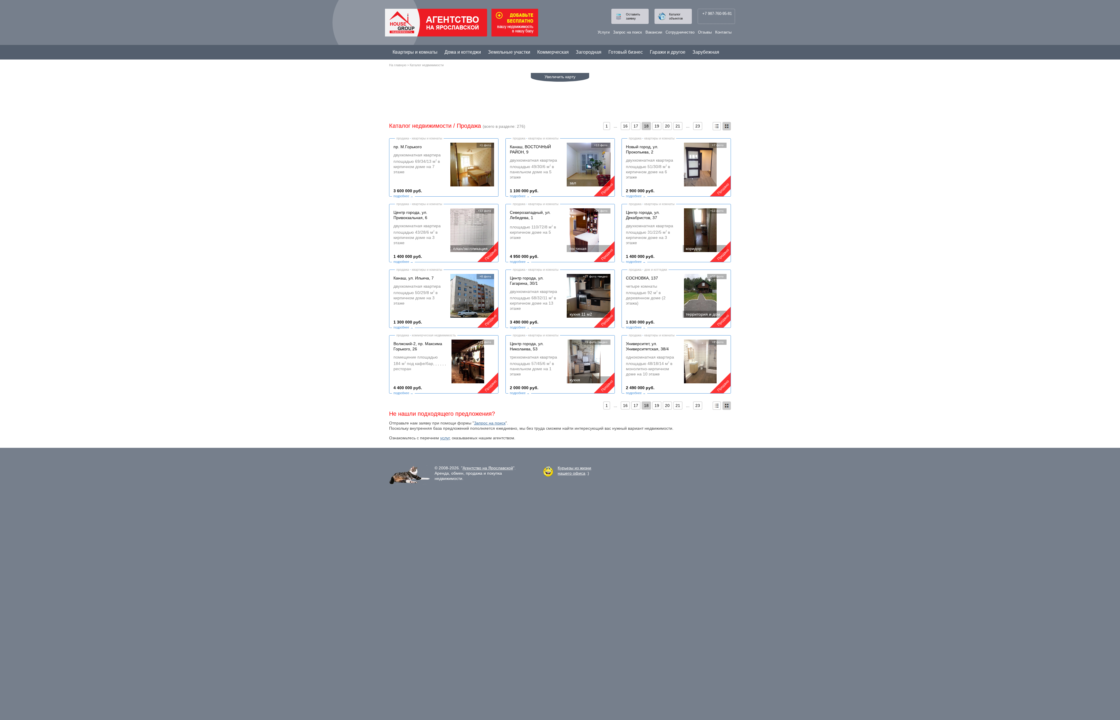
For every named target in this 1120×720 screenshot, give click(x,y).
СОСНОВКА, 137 (642, 278)
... (615, 126)
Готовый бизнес (625, 52)
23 (697, 126)
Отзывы (705, 32)
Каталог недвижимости (427, 65)
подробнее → (403, 196)
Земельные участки (509, 52)
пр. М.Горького (407, 146)
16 (625, 126)
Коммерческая (553, 52)
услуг (444, 438)
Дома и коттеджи (462, 52)
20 (667, 126)
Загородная (588, 52)
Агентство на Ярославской (488, 468)
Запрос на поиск (627, 32)
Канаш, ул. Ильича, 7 (413, 278)
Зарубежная (705, 52)
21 (678, 126)
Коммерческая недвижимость (434, 335)
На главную (397, 65)
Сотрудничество (680, 32)
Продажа (469, 126)
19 (656, 126)
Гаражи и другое (667, 52)
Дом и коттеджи (655, 269)
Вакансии (653, 32)
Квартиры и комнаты (415, 52)
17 (636, 126)
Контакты (723, 32)
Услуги (604, 32)
